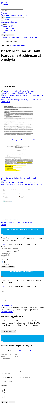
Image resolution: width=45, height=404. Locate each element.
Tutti (5, 262)
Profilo (3, 33)
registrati (4, 244)
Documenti (5, 296)
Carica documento (8, 15)
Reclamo (4, 305)
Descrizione (10, 251)
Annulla (4, 402)
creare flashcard (21, 15)
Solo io (6, 264)
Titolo (3, 246)
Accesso (4, 13)
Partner (11, 305)
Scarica (3, 225)
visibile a (4, 260)
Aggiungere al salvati (31, 37)
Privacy (4, 312)
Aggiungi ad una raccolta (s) (12, 37)
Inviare (11, 402)
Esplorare (4, 4)
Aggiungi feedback (8, 331)
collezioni (13, 22)
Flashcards (5, 22)
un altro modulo (25, 350)
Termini (10, 312)
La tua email (5, 373)
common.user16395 (17, 45)
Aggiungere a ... (7, 35)
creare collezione (8, 267)
